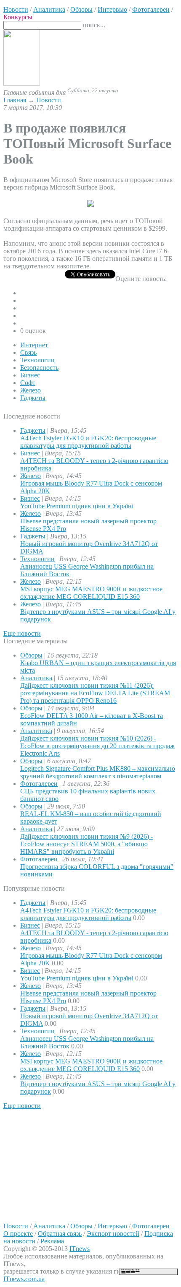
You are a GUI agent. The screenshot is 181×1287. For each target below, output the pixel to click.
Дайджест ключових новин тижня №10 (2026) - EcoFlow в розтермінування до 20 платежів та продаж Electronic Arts (97, 746)
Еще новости (22, 633)
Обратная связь (60, 1233)
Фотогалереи (39, 783)
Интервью (112, 1226)
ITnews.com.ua (24, 1278)
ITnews (79, 1248)
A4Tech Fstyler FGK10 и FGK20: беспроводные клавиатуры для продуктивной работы (88, 441)
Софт (27, 382)
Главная (14, 100)
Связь (28, 352)
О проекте (18, 1233)
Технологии (37, 360)
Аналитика (36, 677)
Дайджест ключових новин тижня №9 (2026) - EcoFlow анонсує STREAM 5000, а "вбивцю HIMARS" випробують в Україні (86, 844)
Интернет (34, 344)
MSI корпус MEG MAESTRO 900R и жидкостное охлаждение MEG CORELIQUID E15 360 (91, 592)
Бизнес (30, 375)
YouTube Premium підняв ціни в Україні (76, 506)
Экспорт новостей (113, 1233)
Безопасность (39, 367)
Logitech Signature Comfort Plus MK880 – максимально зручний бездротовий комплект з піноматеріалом (97, 772)
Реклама (52, 1241)
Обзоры (31, 655)
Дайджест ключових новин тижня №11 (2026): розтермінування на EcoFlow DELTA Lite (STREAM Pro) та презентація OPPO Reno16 (95, 693)
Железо (30, 390)
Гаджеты (32, 397)
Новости (48, 100)
